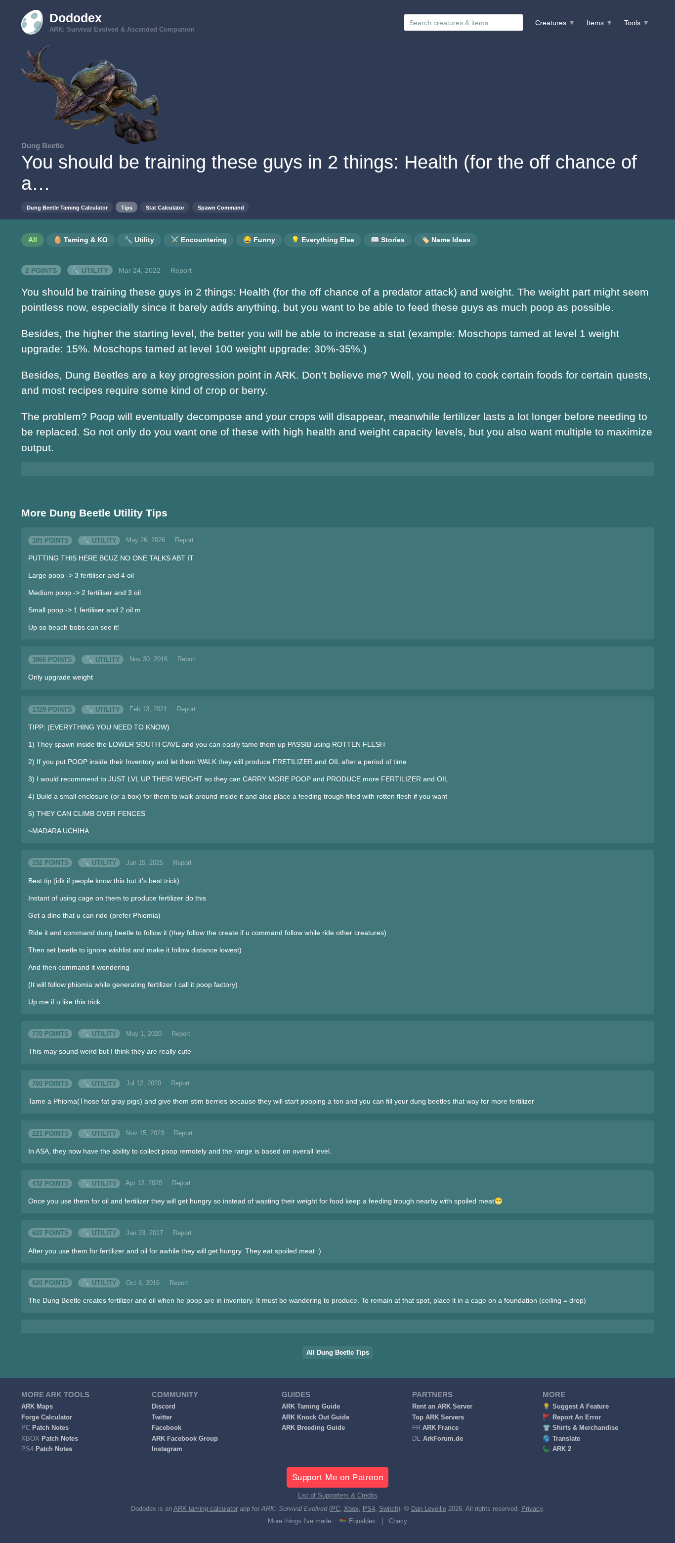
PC (335, 1508)
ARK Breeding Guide (313, 1427)
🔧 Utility (89, 270)
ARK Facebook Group (185, 1438)
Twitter (162, 1417)
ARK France (440, 1427)
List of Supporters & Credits (338, 1495)
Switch (388, 1508)
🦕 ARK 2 (557, 1449)
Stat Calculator (165, 208)
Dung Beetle (42, 145)
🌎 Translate (561, 1438)
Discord (163, 1406)
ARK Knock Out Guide (315, 1417)
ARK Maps (37, 1406)
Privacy (532, 1508)
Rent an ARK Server (442, 1406)
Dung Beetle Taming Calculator (67, 208)
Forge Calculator (46, 1417)
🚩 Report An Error (572, 1417)
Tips (126, 208)
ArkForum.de (443, 1438)
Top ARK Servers (438, 1417)
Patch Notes (50, 1427)
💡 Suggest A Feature (576, 1406)
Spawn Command (221, 208)
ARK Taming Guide (311, 1406)
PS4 (369, 1508)
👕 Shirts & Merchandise (580, 1427)
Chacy (398, 1521)
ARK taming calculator (205, 1508)
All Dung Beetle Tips (337, 1352)
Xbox (351, 1508)
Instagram (167, 1449)
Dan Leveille (428, 1508)
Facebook (166, 1427)
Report (181, 270)
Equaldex (362, 1521)
